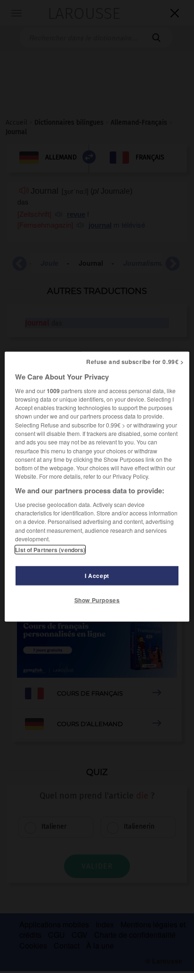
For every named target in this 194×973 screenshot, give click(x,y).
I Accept (97, 575)
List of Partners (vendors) (50, 550)
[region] (97, 486)
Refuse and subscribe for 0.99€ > (135, 361)
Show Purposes (97, 600)
